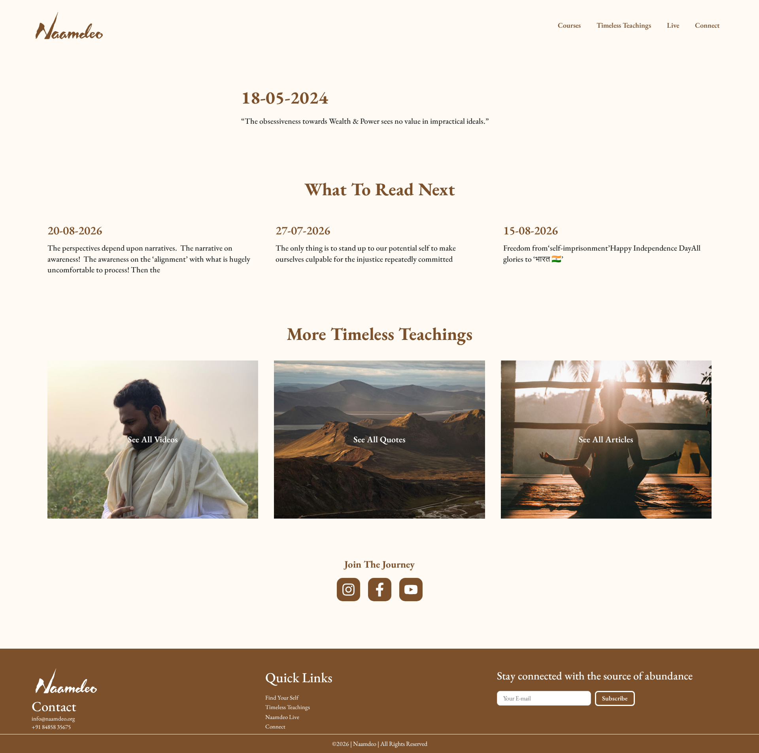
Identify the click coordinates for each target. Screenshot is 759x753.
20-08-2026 (74, 230)
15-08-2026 (530, 230)
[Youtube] (411, 589)
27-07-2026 (303, 230)
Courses (569, 25)
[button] (152, 439)
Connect (707, 25)
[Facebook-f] (379, 589)
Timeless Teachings (624, 25)
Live (673, 25)
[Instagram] (348, 589)
